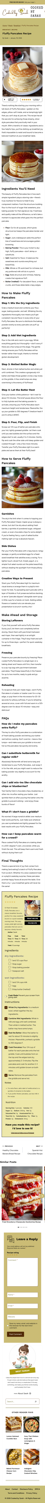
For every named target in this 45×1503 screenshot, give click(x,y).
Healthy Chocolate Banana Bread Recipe (11, 1150)
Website (11, 1317)
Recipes (14, 29)
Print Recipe (32, 919)
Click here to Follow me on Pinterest (22, 1133)
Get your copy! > (23, 2)
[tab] (18, 1227)
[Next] (42, 1196)
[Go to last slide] (3, 1196)
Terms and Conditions (16, 1493)
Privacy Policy (31, 1493)
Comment (13, 1260)
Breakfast (7, 29)
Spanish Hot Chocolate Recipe (35, 1150)
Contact (15, 1489)
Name (11, 1295)
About (7, 1489)
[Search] (36, 1401)
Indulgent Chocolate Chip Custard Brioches (30, 1471)
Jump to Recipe (11, 99)
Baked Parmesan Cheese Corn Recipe (13, 1471)
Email (11, 1306)
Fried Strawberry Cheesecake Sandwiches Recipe (21, 1222)
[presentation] (14, 1424)
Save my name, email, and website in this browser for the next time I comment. (23, 1325)
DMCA (37, 1489)
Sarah (6, 38)
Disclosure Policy (26, 1489)
